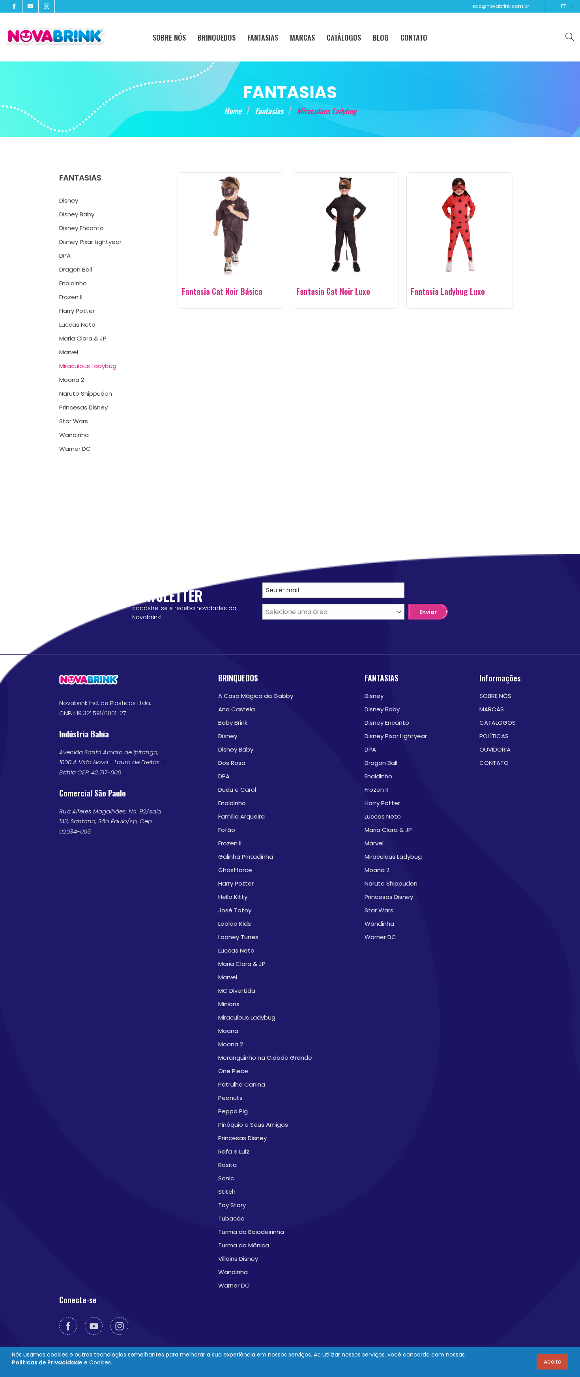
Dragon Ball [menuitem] (75, 269)
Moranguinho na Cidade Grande (265, 1057)
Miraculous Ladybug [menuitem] (87, 366)
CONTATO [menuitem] (413, 37)
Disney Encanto (387, 722)
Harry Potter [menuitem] (77, 311)
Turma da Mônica (243, 1245)
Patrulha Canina (241, 1084)
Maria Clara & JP (242, 964)
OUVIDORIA (495, 749)
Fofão (226, 830)
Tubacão (231, 1218)
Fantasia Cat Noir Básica (222, 291)
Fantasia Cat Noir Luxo (333, 291)
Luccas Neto (236, 950)
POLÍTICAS (494, 736)
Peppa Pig (233, 1111)
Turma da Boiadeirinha (251, 1232)
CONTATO (494, 763)
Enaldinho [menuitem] (73, 283)
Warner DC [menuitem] (75, 449)
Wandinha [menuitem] (74, 435)
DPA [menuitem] (65, 255)
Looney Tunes (238, 937)
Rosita (227, 1165)
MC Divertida (236, 990)
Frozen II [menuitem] (70, 297)
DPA (224, 776)
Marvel (227, 977)
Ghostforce (235, 870)
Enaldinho (232, 803)
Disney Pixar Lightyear (396, 736)
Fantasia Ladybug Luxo (448, 291)
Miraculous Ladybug (246, 1017)
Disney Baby (235, 749)
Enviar (428, 612)
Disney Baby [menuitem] (76, 214)
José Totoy (234, 910)
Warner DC (234, 1285)
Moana (228, 1031)
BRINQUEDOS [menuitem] (217, 37)
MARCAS (491, 709)
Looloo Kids (234, 923)
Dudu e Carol (237, 789)
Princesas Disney (242, 1138)
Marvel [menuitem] (68, 352)
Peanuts (230, 1098)
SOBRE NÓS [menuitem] (169, 37)
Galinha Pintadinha (245, 856)
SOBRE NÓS (495, 696)
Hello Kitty (232, 897)
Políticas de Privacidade (47, 1362)
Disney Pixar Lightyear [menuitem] (90, 242)
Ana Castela (236, 709)
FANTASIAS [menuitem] (262, 37)
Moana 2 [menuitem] (71, 380)
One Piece (233, 1071)
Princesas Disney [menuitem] (83, 407)
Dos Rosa (231, 763)
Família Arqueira (241, 816)
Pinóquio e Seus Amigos (253, 1124)
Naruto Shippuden (391, 883)
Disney (227, 736)
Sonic (226, 1178)
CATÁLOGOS (497, 722)
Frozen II (229, 843)
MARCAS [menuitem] (302, 37)
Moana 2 (230, 1044)
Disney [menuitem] (68, 200)
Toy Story (232, 1205)
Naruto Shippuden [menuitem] (85, 393)
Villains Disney (238, 1258)
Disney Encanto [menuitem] (81, 228)
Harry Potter (236, 883)
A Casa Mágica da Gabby (255, 696)
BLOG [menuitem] (381, 37)
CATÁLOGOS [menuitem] (344, 37)
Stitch (227, 1191)
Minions (228, 1004)
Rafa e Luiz (233, 1151)
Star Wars (379, 910)
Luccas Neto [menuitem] (77, 324)
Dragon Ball (381, 763)
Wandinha (233, 1272)
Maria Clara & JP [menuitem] (83, 338)
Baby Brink (232, 722)
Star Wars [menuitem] (73, 421)
